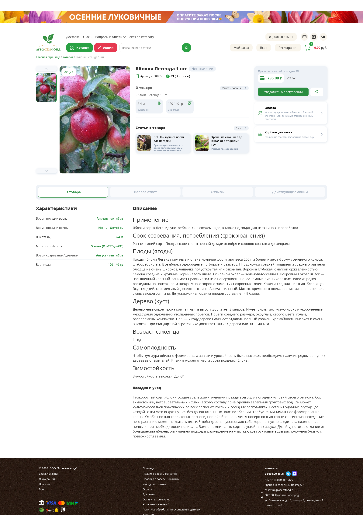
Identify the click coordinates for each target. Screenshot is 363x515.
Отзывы (218, 192)
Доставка (73, 37)
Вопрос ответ (145, 192)
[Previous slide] (46, 68)
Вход (263, 48)
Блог (239, 128)
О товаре (73, 192)
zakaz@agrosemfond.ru (280, 490)
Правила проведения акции (161, 479)
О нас (85, 37)
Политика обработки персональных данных (171, 509)
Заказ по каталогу (141, 37)
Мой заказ (241, 48)
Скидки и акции (49, 473)
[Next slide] (46, 171)
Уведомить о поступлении (283, 92)
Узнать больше (232, 88)
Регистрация (287, 48)
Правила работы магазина (160, 473)
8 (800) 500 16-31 (281, 37)
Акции (108, 48)
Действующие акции (290, 192)
